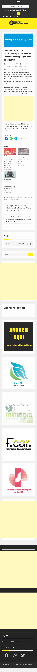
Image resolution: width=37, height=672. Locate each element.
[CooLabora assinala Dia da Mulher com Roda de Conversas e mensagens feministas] (10, 151)
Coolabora (19, 197)
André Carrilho (10, 197)
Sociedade (15, 66)
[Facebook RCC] (3, 16)
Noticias (8, 66)
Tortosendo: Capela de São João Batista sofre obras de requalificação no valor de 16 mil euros (18, 219)
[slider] (12, 244)
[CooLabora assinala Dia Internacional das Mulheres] (23, 151)
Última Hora (22, 66)
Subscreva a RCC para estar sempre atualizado (17, 642)
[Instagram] (7, 16)
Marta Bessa (26, 64)
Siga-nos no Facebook (14, 307)
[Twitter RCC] (10, 16)
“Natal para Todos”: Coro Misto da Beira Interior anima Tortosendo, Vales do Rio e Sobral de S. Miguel (18, 208)
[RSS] (14, 16)
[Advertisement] (18, 108)
